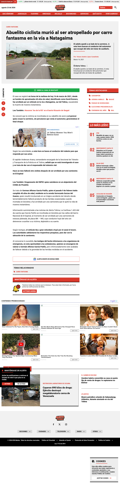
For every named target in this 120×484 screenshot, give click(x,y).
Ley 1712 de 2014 (60, 443)
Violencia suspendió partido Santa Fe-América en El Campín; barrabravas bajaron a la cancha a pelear (106, 183)
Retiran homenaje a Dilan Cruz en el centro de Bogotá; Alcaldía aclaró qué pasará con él (105, 168)
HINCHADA (46, 14)
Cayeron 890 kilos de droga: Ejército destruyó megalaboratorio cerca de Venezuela (57, 391)
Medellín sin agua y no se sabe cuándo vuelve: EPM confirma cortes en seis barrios (105, 138)
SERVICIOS (84, 14)
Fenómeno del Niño (99, 110)
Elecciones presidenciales (102, 107)
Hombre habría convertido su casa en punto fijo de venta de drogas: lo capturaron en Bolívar (99, 380)
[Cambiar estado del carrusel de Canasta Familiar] (15, 1)
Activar (7, 384)
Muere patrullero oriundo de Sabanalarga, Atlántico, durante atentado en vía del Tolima (98, 399)
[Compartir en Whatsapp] (3, 114)
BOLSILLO (58, 14)
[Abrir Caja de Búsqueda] (115, 7)
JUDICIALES (22, 14)
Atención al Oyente (65, 440)
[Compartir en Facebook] (3, 103)
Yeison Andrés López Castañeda (88, 57)
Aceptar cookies (102, 478)
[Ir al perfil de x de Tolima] (59, 424)
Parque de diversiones (100, 103)
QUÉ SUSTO (97, 14)
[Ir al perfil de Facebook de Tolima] (53, 424)
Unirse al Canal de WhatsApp (47, 90)
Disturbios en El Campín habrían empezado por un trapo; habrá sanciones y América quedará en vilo (105, 153)
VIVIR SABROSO (112, 14)
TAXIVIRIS (34, 14)
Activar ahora (29, 291)
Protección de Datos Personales (84, 440)
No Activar (21, 384)
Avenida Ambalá (98, 99)
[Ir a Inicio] (60, 7)
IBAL (112, 110)
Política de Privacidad (48, 440)
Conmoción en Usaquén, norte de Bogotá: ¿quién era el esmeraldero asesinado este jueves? (105, 198)
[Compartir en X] (3, 109)
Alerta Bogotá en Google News (48, 259)
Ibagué (111, 99)
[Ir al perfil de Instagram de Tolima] (66, 424)
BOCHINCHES (71, 14)
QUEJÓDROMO (7, 14)
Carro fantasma (22, 272)
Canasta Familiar (7, 1)
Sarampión (96, 96)
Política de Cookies (103, 474)
